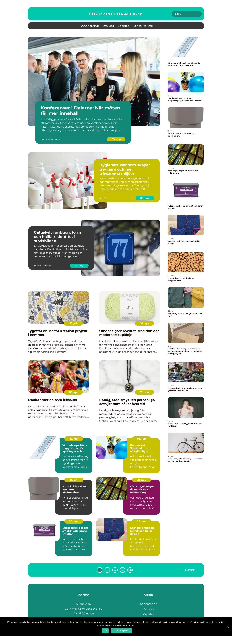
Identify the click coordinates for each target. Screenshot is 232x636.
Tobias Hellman (43, 265)
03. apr (73, 392)
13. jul (73, 323)
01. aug (79, 265)
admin (103, 198)
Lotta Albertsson (50, 139)
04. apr (144, 323)
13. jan (74, 480)
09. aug (116, 139)
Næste (190, 570)
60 (130, 570)
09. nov (141, 521)
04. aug (145, 197)
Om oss (108, 25)
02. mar (144, 392)
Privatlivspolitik (121, 630)
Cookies (123, 25)
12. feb (74, 438)
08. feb (141, 438)
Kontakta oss (143, 25)
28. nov (141, 480)
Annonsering (89, 25)
